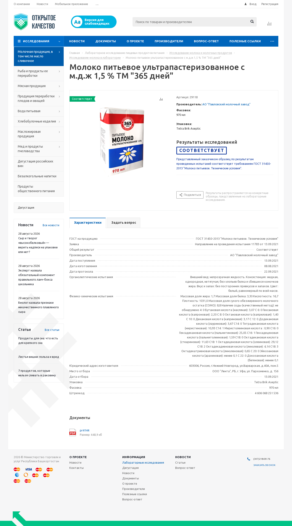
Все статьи (52, 329)
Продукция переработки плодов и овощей (36, 98)
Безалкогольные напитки (37, 176)
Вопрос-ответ (206, 41)
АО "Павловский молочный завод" (226, 104)
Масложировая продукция (29, 134)
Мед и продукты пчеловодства (30, 149)
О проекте (135, 41)
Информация (133, 457)
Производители (169, 41)
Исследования (36, 41)
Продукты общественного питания (36, 189)
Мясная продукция (32, 86)
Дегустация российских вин (35, 163)
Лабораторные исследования (143, 462)
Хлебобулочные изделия (37, 121)
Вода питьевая (29, 111)
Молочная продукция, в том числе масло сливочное (35, 56)
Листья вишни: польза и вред (38, 356)
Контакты (76, 467)
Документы (105, 41)
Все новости (51, 225)
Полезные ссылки (245, 41)
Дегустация (130, 467)
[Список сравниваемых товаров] (269, 25)
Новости (77, 41)
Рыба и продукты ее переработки (33, 73)
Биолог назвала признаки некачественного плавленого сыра (38, 307)
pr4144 (84, 430)
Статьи (180, 462)
